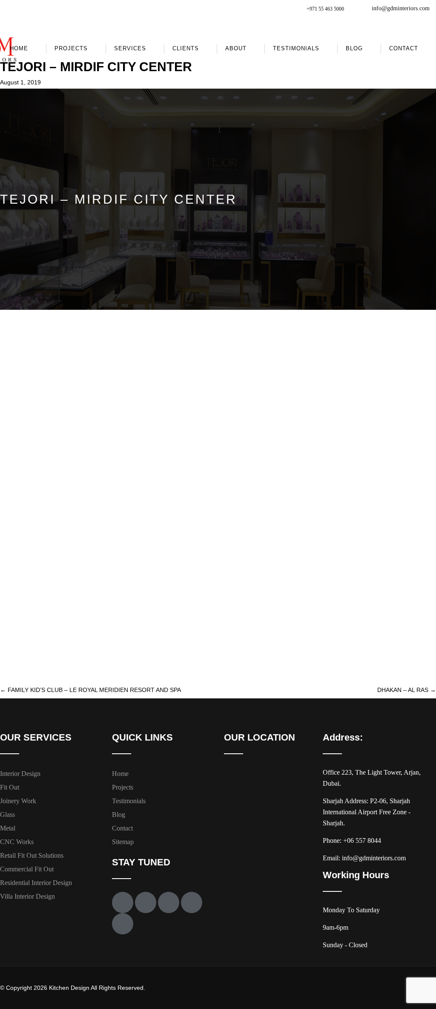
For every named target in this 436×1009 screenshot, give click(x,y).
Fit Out (9, 787)
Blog (354, 48)
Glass (7, 814)
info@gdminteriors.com (401, 8)
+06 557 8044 (362, 840)
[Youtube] (168, 902)
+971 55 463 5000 (325, 9)
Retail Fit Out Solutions (31, 855)
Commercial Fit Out (27, 869)
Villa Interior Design (27, 896)
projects (71, 48)
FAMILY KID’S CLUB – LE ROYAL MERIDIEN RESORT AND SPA (90, 689)
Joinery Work (18, 800)
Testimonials (296, 48)
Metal (7, 828)
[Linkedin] (122, 923)
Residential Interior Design (36, 882)
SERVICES (130, 48)
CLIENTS (185, 48)
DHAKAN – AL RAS (406, 689)
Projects (122, 787)
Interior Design (20, 773)
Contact (403, 48)
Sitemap (123, 841)
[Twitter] (145, 902)
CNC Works (17, 841)
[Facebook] (122, 902)
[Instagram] (191, 902)
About (236, 48)
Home (19, 48)
